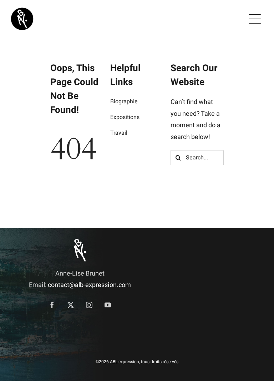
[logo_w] (79, 242)
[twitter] (70, 304)
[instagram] (89, 304)
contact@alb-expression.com (89, 285)
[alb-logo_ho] (22, 10)
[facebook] (52, 304)
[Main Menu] (254, 19)
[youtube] (107, 304)
